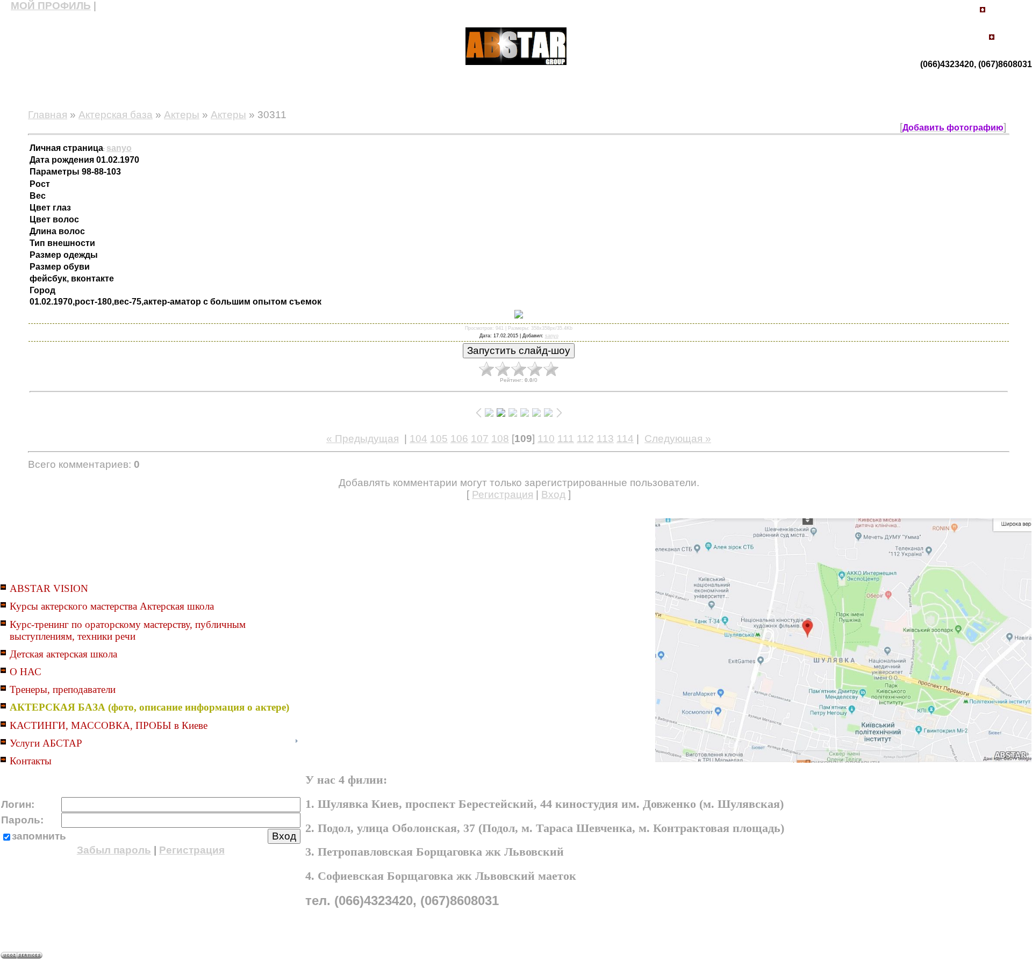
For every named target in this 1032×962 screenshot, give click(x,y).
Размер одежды (65, 254)
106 (459, 438)
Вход (553, 494)
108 (500, 438)
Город (44, 290)
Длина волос (58, 231)
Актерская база (115, 114)
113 (605, 438)
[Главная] (982, 12)
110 (546, 438)
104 (418, 438)
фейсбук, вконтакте (73, 278)
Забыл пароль (114, 850)
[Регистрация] (991, 41)
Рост (41, 184)
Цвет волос (55, 219)
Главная (47, 114)
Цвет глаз (51, 207)
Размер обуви (61, 266)
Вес (39, 195)
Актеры (181, 114)
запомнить (39, 836)
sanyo (551, 335)
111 (565, 438)
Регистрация (502, 494)
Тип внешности (63, 243)
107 (480, 438)
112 (585, 438)
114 (625, 438)
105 (439, 438)
